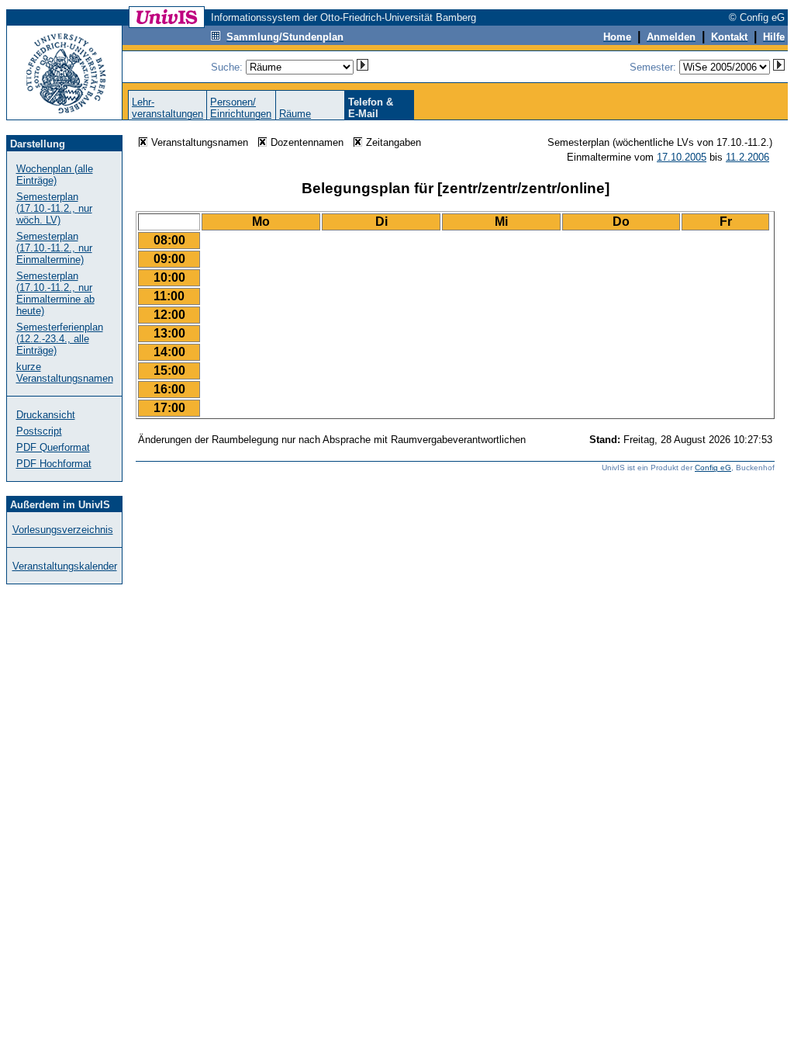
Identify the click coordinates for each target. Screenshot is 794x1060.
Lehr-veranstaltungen (167, 108)
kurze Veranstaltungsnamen (64, 372)
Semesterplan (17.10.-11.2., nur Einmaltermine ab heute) (55, 293)
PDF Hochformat (53, 463)
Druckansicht (45, 415)
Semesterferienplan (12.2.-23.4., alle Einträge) (59, 338)
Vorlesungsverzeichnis (62, 529)
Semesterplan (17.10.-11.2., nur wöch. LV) (54, 208)
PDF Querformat (53, 447)
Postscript (39, 431)
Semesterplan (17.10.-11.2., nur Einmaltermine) (54, 247)
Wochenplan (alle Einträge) (54, 174)
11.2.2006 (747, 157)
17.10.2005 (681, 157)
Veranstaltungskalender (64, 566)
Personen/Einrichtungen (240, 108)
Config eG (713, 467)
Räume (295, 114)
